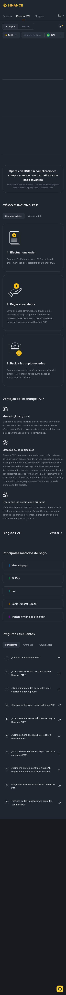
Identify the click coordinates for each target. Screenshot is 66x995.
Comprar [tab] (11, 26)
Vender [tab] (26, 26)
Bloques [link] (39, 16)
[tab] (7, 16)
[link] (33, 565)
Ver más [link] (54, 532)
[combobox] (11, 35)
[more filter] (60, 26)
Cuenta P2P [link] (23, 16)
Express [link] (7, 16)
